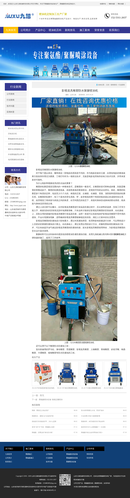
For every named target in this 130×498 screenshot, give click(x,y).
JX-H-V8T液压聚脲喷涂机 (67, 388)
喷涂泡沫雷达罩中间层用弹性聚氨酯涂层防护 (17, 128)
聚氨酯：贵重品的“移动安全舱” (42, 432)
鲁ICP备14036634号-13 (48, 490)
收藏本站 (104, 4)
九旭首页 (11, 30)
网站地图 (121, 4)
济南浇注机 (12, 134)
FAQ (10, 36)
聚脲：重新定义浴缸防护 (40, 410)
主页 (107, 85)
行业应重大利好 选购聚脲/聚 (90, 416)
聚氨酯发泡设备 (72, 454)
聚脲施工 (29, 454)
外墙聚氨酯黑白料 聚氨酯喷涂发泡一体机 (17, 154)
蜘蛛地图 (112, 4)
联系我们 (114, 30)
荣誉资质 (99, 30)
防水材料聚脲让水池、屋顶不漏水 (92, 410)
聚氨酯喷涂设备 (72, 458)
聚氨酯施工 (30, 458)
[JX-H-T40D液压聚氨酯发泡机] (115, 363)
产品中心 (40, 30)
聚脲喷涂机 (85, 166)
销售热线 (114, 14)
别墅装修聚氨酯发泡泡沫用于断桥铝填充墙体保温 (17, 144)
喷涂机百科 (55, 30)
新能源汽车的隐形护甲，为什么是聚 (44, 421)
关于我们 (9, 449)
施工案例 (85, 30)
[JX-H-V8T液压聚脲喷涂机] (67, 363)
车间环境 (90, 458)
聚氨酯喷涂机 (88, 483)
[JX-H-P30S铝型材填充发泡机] (43, 363)
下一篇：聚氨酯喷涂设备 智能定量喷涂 (47, 400)
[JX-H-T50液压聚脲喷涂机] (91, 363)
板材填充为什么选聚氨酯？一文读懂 (93, 427)
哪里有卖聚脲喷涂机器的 (17, 149)
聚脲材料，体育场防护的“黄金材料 (93, 421)
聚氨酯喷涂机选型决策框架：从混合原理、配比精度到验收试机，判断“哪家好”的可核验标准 (17, 139)
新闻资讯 (70, 30)
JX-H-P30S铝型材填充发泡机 (43, 388)
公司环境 (90, 449)
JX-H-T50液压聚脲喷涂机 (91, 388)
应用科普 (10, 112)
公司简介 (26, 30)
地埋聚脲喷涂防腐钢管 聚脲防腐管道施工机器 (17, 160)
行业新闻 (10, 100)
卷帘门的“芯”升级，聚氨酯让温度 (43, 427)
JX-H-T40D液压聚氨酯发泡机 (115, 388)
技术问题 (10, 106)
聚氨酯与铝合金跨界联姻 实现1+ (92, 432)
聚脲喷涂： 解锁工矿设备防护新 (43, 416)
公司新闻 (10, 94)
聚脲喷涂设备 (71, 462)
